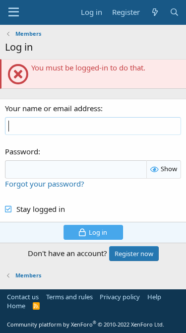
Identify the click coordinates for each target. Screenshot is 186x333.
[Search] (174, 12)
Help (154, 296)
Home (16, 305)
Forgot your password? (44, 184)
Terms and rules (69, 296)
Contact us (23, 296)
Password (21, 151)
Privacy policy (120, 296)
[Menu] (13, 12)
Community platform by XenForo (85, 324)
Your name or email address (53, 108)
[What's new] (154, 12)
